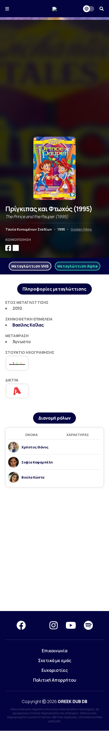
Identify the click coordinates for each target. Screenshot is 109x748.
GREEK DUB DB (72, 701)
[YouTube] (71, 625)
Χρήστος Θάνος (34, 447)
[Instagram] (53, 625)
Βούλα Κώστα (32, 477)
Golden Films (81, 229)
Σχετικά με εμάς (54, 660)
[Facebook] (21, 625)
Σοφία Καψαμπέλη (37, 462)
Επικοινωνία (54, 651)
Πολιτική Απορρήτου (54, 680)
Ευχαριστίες (55, 670)
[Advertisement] (54, 74)
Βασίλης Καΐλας (28, 325)
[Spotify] (88, 625)
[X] (38, 625)
